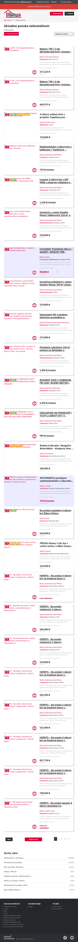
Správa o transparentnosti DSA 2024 (13, 924)
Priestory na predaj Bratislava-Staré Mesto (51, 231)
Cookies (6, 909)
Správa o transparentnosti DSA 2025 (13, 926)
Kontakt (30, 906)
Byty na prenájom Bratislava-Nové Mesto (50, 166)
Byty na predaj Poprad (46, 562)
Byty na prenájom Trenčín (47, 497)
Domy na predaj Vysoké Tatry (48, 133)
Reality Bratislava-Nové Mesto (51, 155)
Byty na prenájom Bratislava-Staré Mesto (50, 198)
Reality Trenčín (45, 486)
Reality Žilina (44, 518)
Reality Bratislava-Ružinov (49, 57)
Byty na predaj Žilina (45, 529)
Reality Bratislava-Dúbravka (50, 388)
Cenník (6, 913)
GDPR (5, 911)
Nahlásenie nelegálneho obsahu (12, 922)
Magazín (54, 2)
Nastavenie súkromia (9, 920)
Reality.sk (9, 20)
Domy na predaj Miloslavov (47, 464)
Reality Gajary (45, 257)
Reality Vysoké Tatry (47, 122)
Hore (9, 839)
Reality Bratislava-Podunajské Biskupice (54, 322)
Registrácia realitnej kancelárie (12, 915)
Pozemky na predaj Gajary (47, 268)
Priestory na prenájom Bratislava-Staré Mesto (52, 366)
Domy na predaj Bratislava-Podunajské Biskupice (53, 333)
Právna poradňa (57, 906)
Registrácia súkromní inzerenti (12, 917)
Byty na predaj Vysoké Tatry (47, 822)
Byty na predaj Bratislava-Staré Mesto (50, 594)
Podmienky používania (10, 906)
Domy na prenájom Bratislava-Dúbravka (50, 399)
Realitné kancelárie (43, 2)
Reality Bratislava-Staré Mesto (51, 187)
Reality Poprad (45, 551)
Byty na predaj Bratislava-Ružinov (49, 68)
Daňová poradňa (57, 909)
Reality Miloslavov (46, 453)
